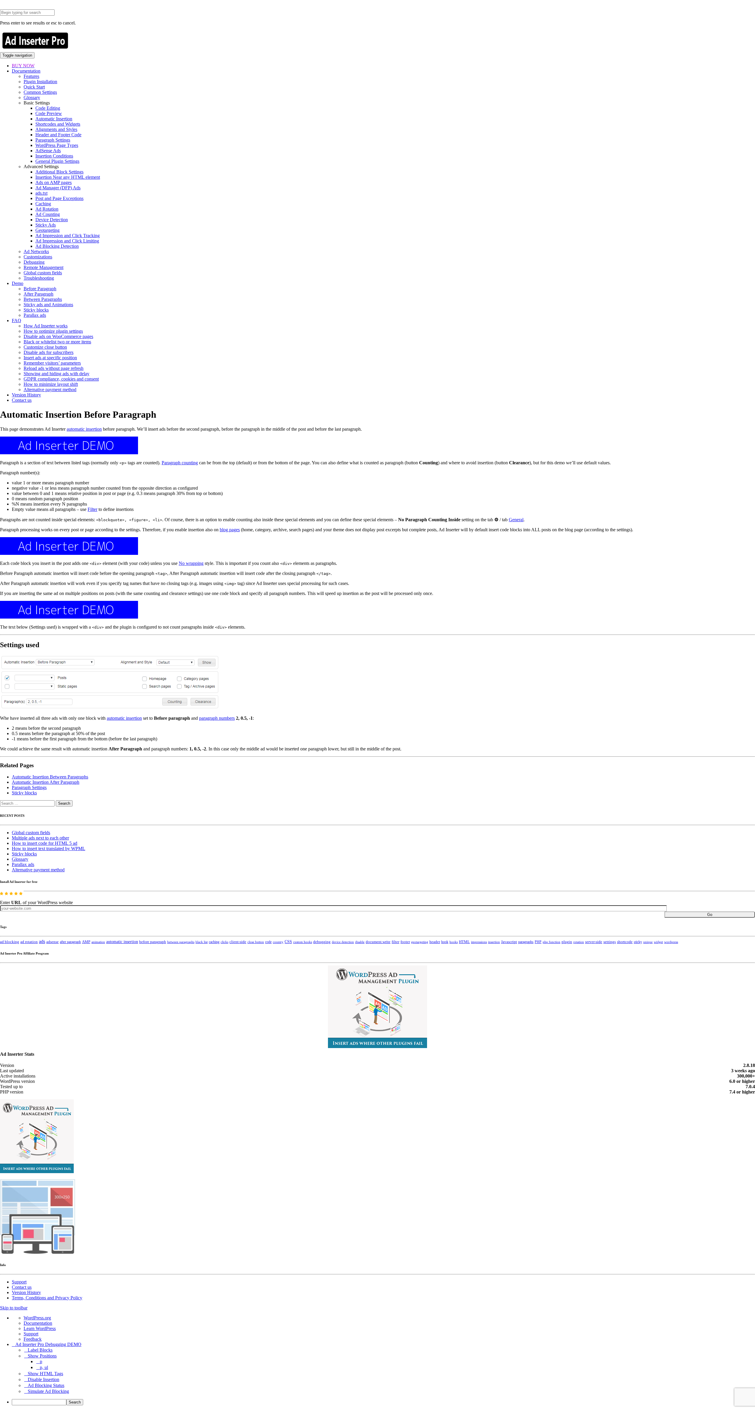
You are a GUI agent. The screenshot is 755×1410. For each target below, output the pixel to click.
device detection (343, 942)
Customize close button (45, 347)
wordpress (671, 942)
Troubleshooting (39, 278)
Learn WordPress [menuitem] (40, 1328)
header (434, 942)
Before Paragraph (40, 288)
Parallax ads (35, 315)
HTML (464, 942)
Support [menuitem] (31, 1333)
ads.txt (41, 193)
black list (202, 942)
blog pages (230, 529)
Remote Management (43, 267)
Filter (92, 509)
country (278, 942)
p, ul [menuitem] (44, 1367)
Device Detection (51, 219)
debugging (322, 942)
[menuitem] (383, 1402)
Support (19, 1281)
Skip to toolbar (13, 1307)
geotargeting (419, 942)
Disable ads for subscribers (48, 352)
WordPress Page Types (56, 145)
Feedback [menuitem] (33, 1339)
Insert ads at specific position (50, 357)
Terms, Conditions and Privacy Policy (47, 1297)
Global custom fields (43, 272)
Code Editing (47, 108)
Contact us (22, 400)
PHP (538, 942)
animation (98, 942)
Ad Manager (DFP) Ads (58, 187)
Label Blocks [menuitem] (40, 1349)
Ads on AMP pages (53, 182)
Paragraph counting (180, 462)
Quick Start (34, 86)
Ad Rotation (46, 209)
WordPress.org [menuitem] (37, 1317)
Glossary (32, 97)
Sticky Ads (45, 224)
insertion (494, 942)
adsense (52, 942)
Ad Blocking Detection (57, 246)
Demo (17, 283)
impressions (479, 942)
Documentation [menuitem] (38, 1323)
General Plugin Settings (57, 161)
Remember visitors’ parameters (52, 362)
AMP (86, 942)
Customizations (38, 256)
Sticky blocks (36, 309)
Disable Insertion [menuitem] (43, 1379)
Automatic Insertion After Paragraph (45, 782)
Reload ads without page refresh (53, 368)
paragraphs (526, 942)
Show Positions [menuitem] (42, 1355)
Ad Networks (36, 251)
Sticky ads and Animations (48, 304)
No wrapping (191, 563)
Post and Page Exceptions (59, 198)
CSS (288, 942)
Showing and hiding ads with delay (56, 373)
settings (609, 942)
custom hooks (302, 942)
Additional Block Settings (59, 171)
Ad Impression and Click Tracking (67, 235)
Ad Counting (47, 214)
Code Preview (48, 113)
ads (42, 941)
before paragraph (152, 942)
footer (405, 942)
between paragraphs (180, 942)
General (516, 519)
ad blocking (9, 942)
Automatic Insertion (53, 118)
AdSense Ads (48, 150)
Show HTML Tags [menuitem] (45, 1373)
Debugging (34, 262)
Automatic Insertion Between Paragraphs (50, 776)
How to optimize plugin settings (53, 331)
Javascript (509, 942)
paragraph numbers (217, 718)
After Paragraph (38, 293)
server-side (593, 942)
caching (214, 942)
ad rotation (29, 942)
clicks (224, 942)
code (268, 942)
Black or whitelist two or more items (57, 341)
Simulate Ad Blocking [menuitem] (48, 1391)
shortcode (625, 942)
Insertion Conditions (54, 155)
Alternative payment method (50, 389)
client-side (237, 942)
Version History (26, 394)
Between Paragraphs (43, 299)
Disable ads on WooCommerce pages (58, 336)
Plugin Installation (40, 81)
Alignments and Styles (56, 129)
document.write (378, 942)
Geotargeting (47, 230)
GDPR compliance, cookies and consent (61, 378)
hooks (453, 942)
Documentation (26, 70)
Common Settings (40, 92)
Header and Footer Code (58, 134)
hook (444, 942)
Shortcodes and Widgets (57, 124)
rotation (578, 942)
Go (709, 914)
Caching (43, 203)
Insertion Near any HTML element (67, 177)
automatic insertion (84, 429)
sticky (638, 942)
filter (395, 942)
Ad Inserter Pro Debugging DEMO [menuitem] (48, 1344)
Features (31, 76)
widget (658, 942)
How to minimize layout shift (51, 384)
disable (360, 942)
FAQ (16, 320)
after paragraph (70, 942)
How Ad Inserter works (46, 325)
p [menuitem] (41, 1361)
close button (255, 942)
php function (551, 942)
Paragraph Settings (52, 139)
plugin (567, 942)
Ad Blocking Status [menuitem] (46, 1385)
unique (648, 942)
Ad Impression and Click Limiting (67, 240)
